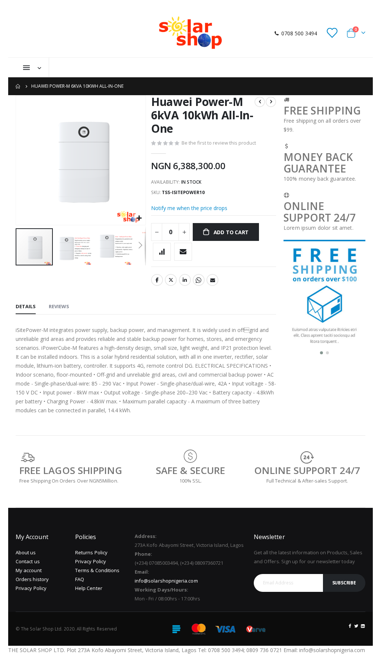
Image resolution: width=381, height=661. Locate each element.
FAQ (79, 579)
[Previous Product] (259, 102)
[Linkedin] (362, 626)
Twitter (171, 280)
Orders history (32, 579)
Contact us (28, 561)
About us (26, 552)
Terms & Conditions (97, 570)
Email (212, 280)
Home (18, 86)
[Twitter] (356, 626)
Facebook (157, 280)
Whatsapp (199, 280)
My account (29, 570)
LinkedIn (185, 280)
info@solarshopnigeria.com (166, 580)
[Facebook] (350, 626)
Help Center (88, 588)
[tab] (26, 306)
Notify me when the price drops (189, 208)
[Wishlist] (332, 33)
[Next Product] (271, 102)
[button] (138, 218)
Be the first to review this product (219, 142)
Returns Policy (91, 552)
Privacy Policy (31, 588)
